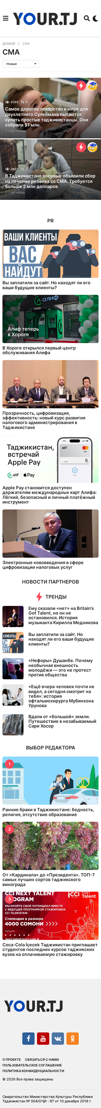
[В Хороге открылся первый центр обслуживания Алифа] (50, 319)
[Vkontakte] (58, 1038)
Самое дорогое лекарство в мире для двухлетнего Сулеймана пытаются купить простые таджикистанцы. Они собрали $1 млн (46, 116)
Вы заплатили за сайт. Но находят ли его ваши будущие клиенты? (46, 285)
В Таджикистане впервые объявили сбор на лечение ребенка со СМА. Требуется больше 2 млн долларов (50, 181)
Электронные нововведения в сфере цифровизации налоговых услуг (43, 565)
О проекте (11, 1059)
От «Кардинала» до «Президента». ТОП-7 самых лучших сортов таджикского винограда (48, 879)
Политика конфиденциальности (33, 1071)
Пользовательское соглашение (32, 1065)
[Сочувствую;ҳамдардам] (92, 86)
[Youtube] (43, 1038)
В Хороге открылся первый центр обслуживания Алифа (39, 350)
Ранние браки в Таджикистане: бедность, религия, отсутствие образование (48, 812)
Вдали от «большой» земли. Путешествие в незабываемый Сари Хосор (62, 721)
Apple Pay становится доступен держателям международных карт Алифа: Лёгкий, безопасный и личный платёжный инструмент (49, 495)
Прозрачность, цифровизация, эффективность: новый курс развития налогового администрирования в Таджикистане (43, 420)
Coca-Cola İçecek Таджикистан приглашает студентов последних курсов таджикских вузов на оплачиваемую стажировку (50, 949)
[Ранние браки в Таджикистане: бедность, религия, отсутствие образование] (50, 781)
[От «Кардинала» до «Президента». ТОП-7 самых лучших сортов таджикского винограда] (50, 846)
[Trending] (81, 86)
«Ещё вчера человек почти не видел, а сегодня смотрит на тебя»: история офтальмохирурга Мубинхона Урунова (61, 696)
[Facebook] (28, 1038)
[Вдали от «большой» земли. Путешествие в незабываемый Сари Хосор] (13, 724)
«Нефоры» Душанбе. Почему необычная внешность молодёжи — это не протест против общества (60, 667)
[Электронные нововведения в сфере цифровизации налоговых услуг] (50, 533)
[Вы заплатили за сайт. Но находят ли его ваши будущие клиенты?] (50, 254)
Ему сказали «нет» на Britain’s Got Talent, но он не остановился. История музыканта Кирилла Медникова (63, 615)
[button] (5, 18)
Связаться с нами (42, 1059)
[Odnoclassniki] (72, 1038)
